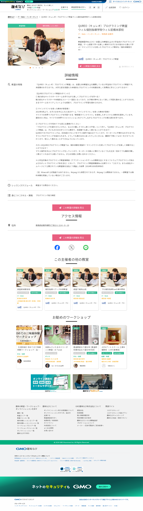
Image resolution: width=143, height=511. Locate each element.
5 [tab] (42, 67)
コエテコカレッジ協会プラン (117, 413)
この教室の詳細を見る (91, 66)
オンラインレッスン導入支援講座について (59, 410)
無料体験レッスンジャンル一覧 (28, 423)
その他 (115, 506)
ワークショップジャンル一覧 (27, 428)
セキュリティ (57, 506)
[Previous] (10, 46)
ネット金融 (91, 506)
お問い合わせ (48, 430)
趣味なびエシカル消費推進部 (87, 420)
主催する (64, 7)
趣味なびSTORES (23, 433)
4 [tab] (39, 67)
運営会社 (80, 410)
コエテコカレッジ (113, 410)
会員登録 (112, 7)
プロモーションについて (85, 423)
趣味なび (11, 17)
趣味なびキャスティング (115, 415)
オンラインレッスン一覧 (25, 431)
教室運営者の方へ (78, 7)
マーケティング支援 (68, 506)
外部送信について (50, 425)
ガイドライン (48, 423)
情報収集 (84, 506)
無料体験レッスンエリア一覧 (27, 420)
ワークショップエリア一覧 (26, 426)
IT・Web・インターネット (28, 17)
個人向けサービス (107, 506)
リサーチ (77, 506)
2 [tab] (33, 67)
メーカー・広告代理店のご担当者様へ (90, 425)
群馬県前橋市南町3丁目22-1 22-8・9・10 (52, 225)
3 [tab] (36, 67)
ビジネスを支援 (48, 506)
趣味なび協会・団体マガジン (117, 418)
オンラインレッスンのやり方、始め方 (57, 413)
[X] (94, 7)
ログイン (126, 7)
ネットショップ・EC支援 (35, 506)
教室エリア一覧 (22, 415)
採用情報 (80, 413)
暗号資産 (98, 506)
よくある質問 (48, 428)
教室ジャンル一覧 (23, 418)
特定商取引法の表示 (84, 418)
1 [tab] (30, 67)
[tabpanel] (36, 47)
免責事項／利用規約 (51, 420)
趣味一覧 (20, 413)
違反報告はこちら (128, 66)
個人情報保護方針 (83, 415)
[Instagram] (98, 7)
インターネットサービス (21, 506)
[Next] (63, 46)
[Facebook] (90, 7)
